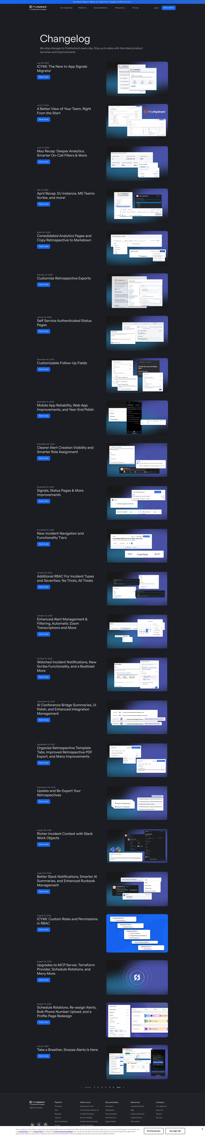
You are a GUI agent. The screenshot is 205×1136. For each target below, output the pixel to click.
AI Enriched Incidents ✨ (89, 1110)
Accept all (175, 1131)
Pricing (135, 8)
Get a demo (169, 8)
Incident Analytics (86, 1125)
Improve (58, 1118)
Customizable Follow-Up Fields (62, 363)
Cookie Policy (23, 1131)
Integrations (109, 1110)
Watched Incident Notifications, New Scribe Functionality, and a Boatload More (66, 666)
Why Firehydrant (61, 1121)
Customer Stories (137, 1106)
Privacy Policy (38, 1131)
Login (156, 8)
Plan (56, 1110)
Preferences (154, 1131)
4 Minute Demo (136, 1118)
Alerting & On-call (86, 1106)
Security (159, 1118)
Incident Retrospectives (89, 1121)
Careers (159, 1114)
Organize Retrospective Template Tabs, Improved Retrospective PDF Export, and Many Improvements (64, 752)
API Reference (110, 1118)
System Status (110, 1121)
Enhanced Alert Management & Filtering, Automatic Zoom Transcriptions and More (62, 624)
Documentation (111, 1114)
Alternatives (135, 1121)
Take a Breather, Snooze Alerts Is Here (67, 1050)
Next (118, 1087)
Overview (58, 1106)
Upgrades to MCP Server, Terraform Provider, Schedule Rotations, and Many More (66, 969)
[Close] (202, 1129)
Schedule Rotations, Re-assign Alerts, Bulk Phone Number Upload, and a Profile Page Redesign (66, 1012)
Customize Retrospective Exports (64, 278)
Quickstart (109, 1106)
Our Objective (66, 8)
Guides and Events (137, 1114)
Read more (43, 77)
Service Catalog (86, 1118)
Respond (58, 1114)
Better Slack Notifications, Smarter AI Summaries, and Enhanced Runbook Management (67, 881)
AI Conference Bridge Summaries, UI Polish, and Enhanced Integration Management (66, 709)
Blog (132, 1110)
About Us (159, 1110)
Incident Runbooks (87, 1114)
